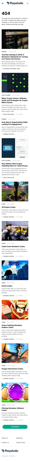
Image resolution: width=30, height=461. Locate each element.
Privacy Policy (20, 442)
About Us (5, 438)
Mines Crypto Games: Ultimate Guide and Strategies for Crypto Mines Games (15, 100)
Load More (15, 427)
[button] (2, 3)
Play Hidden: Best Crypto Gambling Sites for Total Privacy (15, 165)
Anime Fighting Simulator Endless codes (12, 326)
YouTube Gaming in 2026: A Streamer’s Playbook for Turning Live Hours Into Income (15, 57)
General (4, 51)
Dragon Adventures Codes (12, 369)
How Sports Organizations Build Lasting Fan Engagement (14, 123)
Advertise (19, 438)
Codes (3, 204)
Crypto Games (6, 95)
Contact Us (5, 442)
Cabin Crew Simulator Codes (13, 246)
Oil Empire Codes (9, 207)
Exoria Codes (7, 286)
